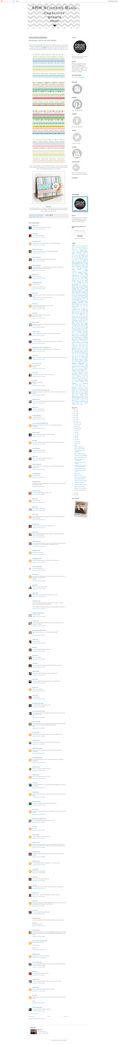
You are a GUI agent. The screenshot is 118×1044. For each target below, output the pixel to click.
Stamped (76, 360)
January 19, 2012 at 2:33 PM (38, 706)
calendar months (79, 402)
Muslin (75, 330)
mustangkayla (35, 558)
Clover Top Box (79, 280)
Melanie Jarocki (76, 323)
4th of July (83, 247)
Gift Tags (74, 298)
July (75, 432)
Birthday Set (82, 263)
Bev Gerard (35, 721)
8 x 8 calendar (84, 248)
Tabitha (34, 506)
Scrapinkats (35, 473)
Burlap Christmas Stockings (78, 267)
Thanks (86, 373)
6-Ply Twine (78, 248)
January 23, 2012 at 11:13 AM (38, 990)
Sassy (33, 233)
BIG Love (86, 255)
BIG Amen (78, 253)
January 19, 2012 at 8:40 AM (38, 486)
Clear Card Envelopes (76, 277)
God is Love (85, 299)
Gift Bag (80, 295)
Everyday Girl (84, 288)
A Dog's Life (78, 249)
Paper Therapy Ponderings (38, 940)
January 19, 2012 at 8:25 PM (38, 838)
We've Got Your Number (82, 391)
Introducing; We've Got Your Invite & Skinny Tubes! (80, 466)
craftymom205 (35, 282)
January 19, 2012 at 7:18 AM (38, 444)
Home (49, 1016)
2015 (74, 415)
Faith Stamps (83, 291)
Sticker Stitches (78, 363)
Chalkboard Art (75, 274)
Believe (81, 260)
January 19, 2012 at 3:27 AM (38, 253)
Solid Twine (85, 357)
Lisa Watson (35, 339)
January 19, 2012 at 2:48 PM (38, 728)
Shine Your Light (75, 353)
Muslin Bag (79, 330)
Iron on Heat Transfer (81, 308)
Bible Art (85, 260)
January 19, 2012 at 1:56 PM (38, 675)
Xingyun (34, 274)
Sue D (33, 303)
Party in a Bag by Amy (79, 447)
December (76, 422)
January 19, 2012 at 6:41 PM (38, 805)
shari (33, 440)
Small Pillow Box (82, 356)
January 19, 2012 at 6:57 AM (38, 428)
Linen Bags (85, 319)
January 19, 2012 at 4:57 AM (38, 318)
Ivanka (33, 679)
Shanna (34, 532)
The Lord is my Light (82, 374)
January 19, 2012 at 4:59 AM (38, 327)
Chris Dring (34, 448)
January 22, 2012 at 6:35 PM (38, 983)
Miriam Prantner (36, 249)
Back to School (79, 259)
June (75, 434)
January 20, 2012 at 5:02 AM (38, 896)
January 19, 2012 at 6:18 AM (38, 411)
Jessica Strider (35, 962)
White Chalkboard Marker (82, 396)
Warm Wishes (78, 386)
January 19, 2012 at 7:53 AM (38, 469)
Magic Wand (75, 321)
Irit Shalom (34, 930)
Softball (79, 357)
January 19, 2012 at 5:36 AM (38, 385)
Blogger (65, 1040)
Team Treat (85, 372)
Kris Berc (34, 732)
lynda (33, 971)
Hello (87, 305)
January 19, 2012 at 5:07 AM (38, 343)
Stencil (76, 361)
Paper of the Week (77, 332)
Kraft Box (77, 312)
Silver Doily (85, 353)
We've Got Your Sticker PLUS (80, 394)
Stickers (86, 365)
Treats (73, 381)
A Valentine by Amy (78, 475)
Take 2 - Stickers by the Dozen (80, 370)
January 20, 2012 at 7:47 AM (38, 925)
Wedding (74, 396)
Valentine (85, 383)
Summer (86, 367)
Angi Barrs (34, 766)
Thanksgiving (75, 374)
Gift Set (86, 296)
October (76, 426)
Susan (40, 1029)
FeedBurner (82, 238)
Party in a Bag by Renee (79, 448)
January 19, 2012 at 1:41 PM (38, 667)
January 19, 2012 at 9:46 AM (38, 537)
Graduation (82, 301)
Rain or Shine (78, 345)
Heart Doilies (77, 305)
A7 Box (85, 249)
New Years (85, 330)
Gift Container (81, 296)
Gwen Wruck (35, 241)
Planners (86, 341)
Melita (33, 498)
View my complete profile (43, 1033)
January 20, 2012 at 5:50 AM (38, 913)
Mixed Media (78, 328)
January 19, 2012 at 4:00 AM (38, 270)
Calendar (79, 269)
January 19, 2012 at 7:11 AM (38, 436)
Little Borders (75, 320)
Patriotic (86, 334)
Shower (80, 353)
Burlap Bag (85, 266)
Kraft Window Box (81, 313)
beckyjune (34, 399)
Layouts (74, 317)
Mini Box (83, 324)
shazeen (34, 574)
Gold (73, 301)
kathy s (34, 225)
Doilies (73, 285)
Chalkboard (85, 272)
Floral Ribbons (84, 294)
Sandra (34, 655)
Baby (80, 258)
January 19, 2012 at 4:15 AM (38, 299)
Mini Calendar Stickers (80, 325)
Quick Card (81, 344)
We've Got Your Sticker (78, 393)
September (76, 428)
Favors (73, 294)
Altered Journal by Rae (79, 486)
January (76, 443)
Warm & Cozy (77, 473)
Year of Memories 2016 (82, 400)
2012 (74, 421)
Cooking (79, 281)
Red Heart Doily (80, 346)
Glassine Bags (75, 299)
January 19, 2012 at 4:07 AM (38, 288)
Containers (74, 281)
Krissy (33, 910)
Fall (87, 291)
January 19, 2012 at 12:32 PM (38, 616)
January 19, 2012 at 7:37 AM (38, 452)
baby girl (34, 216)
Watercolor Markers (83, 387)
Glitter (81, 299)
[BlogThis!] (47, 215)
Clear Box (85, 276)
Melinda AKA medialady (37, 818)
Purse (77, 343)
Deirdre (34, 893)
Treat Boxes (85, 380)
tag (76, 404)
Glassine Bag (85, 298)
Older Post (65, 1016)
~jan (33, 885)
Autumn (73, 253)
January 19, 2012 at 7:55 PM (38, 830)
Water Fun (85, 386)
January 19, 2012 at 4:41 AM (38, 308)
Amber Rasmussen (77, 252)
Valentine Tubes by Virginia (80, 488)
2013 (74, 419)
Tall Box (75, 372)
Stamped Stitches (83, 360)
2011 (74, 493)
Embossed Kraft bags (83, 287)
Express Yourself (83, 289)
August (76, 430)
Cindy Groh (34, 740)
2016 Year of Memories (76, 247)
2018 (74, 410)
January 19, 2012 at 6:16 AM (38, 403)
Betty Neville (35, 801)
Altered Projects (84, 251)
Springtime (81, 359)
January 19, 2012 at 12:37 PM (38, 625)
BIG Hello (81, 255)
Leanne (34, 869)
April (33, 380)
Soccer (76, 357)
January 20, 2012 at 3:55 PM (38, 949)
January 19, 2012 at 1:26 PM (38, 659)
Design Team (81, 283)
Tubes (82, 381)
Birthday (78, 263)
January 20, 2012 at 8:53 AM (38, 936)
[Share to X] (49, 215)
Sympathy (74, 369)
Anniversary (85, 252)
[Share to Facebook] (50, 215)
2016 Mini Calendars (83, 245)
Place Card (82, 337)
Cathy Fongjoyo (35, 1007)
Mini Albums (78, 324)
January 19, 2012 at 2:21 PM (38, 698)
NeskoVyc (34, 861)
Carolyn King (35, 415)
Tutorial (86, 381)
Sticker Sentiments (83, 361)
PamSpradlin (35, 541)
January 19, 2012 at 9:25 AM (38, 510)
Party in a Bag (79, 334)
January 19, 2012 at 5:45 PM (38, 797)
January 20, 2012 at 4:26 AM (38, 880)
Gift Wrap (79, 298)
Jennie (33, 372)
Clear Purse (74, 278)
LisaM (33, 877)
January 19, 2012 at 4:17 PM (38, 762)
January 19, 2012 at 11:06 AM (38, 580)
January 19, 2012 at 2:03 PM (38, 683)
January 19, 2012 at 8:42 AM (38, 494)
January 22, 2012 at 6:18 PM (38, 975)
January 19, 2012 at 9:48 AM (38, 546)
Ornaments (85, 331)
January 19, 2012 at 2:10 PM (38, 690)
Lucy (33, 313)
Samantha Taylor (76, 348)
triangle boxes (80, 404)
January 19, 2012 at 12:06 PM (38, 596)
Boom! (75, 445)
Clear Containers (84, 277)
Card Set (74, 272)
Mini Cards (74, 327)
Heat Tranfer (82, 305)
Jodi (33, 647)
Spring (76, 359)
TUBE (79, 369)
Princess (74, 342)
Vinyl (80, 385)
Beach (78, 260)
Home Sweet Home (84, 306)
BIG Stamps (85, 256)
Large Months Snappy (83, 316)
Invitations (74, 308)
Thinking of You (81, 376)
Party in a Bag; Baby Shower (80, 457)
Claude (33, 639)
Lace (77, 316)
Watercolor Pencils (76, 389)
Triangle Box (77, 381)
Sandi (33, 782)
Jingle (33, 456)
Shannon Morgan (79, 350)
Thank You (81, 373)
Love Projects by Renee (79, 478)
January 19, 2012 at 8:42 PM (38, 847)
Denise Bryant (35, 363)
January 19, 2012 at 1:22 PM (38, 651)
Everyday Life (75, 289)
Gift (77, 295)
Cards (41, 216)
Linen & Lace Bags (78, 319)
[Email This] (46, 215)
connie (33, 695)
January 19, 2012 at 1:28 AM (38, 229)
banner (73, 403)
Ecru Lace (81, 285)
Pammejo (34, 671)
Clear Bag (81, 276)
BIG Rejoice (79, 256)
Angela (33, 593)
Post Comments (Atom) (40, 1018)
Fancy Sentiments (76, 292)
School (77, 349)
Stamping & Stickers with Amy (80, 480)
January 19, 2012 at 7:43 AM (38, 460)
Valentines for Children (79, 482)
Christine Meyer (84, 274)
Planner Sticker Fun (80, 341)
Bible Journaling (76, 262)
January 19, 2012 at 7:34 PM (38, 822)
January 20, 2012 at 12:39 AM (38, 872)
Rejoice (86, 346)
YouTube (73, 401)
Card (86, 271)
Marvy (80, 321)
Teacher (81, 372)
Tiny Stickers (83, 377)
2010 (74, 494)
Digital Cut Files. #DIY (83, 284)
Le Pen (78, 317)
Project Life (79, 342)
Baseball (86, 259)
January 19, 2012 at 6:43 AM (38, 419)
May (75, 436)
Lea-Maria (34, 979)
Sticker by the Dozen (79, 365)
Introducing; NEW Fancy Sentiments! (79, 460)
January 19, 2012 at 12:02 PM (38, 588)
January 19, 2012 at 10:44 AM (38, 570)
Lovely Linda (35, 265)
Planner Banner (75, 338)
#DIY (73, 245)
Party (84, 332)
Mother (82, 328)
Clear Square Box (81, 278)
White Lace (74, 397)
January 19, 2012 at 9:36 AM (38, 519)
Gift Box (84, 295)
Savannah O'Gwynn (36, 613)
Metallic (82, 323)
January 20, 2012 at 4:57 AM (38, 888)
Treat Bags (79, 380)
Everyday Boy (75, 288)
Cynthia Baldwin (36, 748)
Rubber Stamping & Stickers (80, 484)
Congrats (86, 280)
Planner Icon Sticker (83, 338)
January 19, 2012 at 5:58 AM (38, 395)
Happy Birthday (76, 304)
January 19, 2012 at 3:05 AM (38, 245)
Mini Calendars (84, 326)
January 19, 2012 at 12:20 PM (38, 608)
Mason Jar (85, 321)
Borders (37, 216)
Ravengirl (34, 524)
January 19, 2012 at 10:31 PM (38, 864)
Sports (73, 359)
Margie (33, 407)
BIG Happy (76, 255)
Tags (82, 369)
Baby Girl (52, 165)
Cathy (33, 900)
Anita (33, 663)
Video (73, 385)
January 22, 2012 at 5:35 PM (38, 967)
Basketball (74, 260)
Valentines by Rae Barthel (80, 490)
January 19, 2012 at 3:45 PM (38, 744)
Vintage (76, 384)
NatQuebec (34, 550)
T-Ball (77, 369)
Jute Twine (81, 309)
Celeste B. (34, 331)
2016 (77, 245)
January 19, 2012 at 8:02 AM (38, 477)
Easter (77, 285)
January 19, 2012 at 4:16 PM (38, 753)
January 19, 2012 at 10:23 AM (38, 554)
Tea (78, 372)
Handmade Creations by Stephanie (40, 347)
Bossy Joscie (82, 265)
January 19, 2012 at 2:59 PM (38, 736)
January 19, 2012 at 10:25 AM (38, 562)
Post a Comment (34, 1013)
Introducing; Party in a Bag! (80, 468)
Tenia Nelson (75, 373)
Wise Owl (82, 397)
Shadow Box (82, 349)
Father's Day (85, 292)
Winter (78, 397)
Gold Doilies (76, 301)
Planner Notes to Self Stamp (78, 339)
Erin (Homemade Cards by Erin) (39, 390)
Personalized (82, 335)
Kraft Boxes (82, 312)
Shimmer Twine (84, 352)
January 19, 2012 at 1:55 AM (38, 237)
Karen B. (34, 322)
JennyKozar (35, 490)
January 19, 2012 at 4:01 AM (38, 278)
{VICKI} (34, 687)
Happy (86, 302)
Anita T (33, 809)
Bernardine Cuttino (36, 703)
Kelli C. (33, 514)
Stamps (73, 361)
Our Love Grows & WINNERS (80, 455)
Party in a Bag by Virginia (79, 453)
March (75, 439)
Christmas (75, 276)
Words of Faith (80, 398)
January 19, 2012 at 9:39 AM (38, 527)
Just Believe (75, 309)
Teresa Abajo (35, 257)
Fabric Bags (74, 291)
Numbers (73, 331)
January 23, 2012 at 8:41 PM (38, 1003)
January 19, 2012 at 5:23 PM (38, 787)
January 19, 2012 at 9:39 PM (38, 856)
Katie (33, 995)
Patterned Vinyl (75, 335)
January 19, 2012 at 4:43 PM (38, 778)
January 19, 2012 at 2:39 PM (38, 717)
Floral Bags (78, 294)
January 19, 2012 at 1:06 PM (38, 635)
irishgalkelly (35, 851)
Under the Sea (80, 383)
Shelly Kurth (78, 352)
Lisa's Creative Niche (37, 711)
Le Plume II (82, 317)
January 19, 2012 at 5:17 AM (38, 359)
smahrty (34, 987)
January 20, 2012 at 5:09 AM (38, 906)
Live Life (80, 320)
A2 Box (82, 249)
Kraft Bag (83, 310)
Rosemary (34, 432)
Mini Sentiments (81, 327)
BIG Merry (74, 256)
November (76, 424)
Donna (33, 355)
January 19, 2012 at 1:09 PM (38, 643)
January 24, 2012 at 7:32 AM (38, 1010)
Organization (79, 331)
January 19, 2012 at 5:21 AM (38, 368)
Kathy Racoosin (78, 310)
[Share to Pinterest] (52, 215)
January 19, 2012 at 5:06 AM (38, 335)
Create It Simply (36, 566)
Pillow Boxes (76, 337)
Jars (87, 308)
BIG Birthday (83, 253)
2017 (74, 411)
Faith (79, 291)
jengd (33, 585)
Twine (74, 383)
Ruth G (33, 293)
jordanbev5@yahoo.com (37, 630)
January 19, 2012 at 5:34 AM (38, 376)
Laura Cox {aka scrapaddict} (38, 423)
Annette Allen (35, 464)
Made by (86, 320)
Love (83, 320)
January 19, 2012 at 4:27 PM (38, 770)
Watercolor (74, 387)
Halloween (80, 302)
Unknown (34, 774)
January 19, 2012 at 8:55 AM (38, 502)
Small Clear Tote (75, 356)
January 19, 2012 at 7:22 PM (38, 814)
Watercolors (77, 390)
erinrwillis (34, 621)
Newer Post (31, 1016)
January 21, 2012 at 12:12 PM (38, 957)
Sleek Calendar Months (83, 354)
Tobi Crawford (78, 379)
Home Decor (75, 306)
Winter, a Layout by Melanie (80, 477)
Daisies (86, 281)
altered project (79, 401)
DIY (83, 281)
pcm (33, 826)
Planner (86, 337)
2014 (74, 417)
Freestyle (74, 295)
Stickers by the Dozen (78, 366)
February (76, 441)
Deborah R (34, 842)
